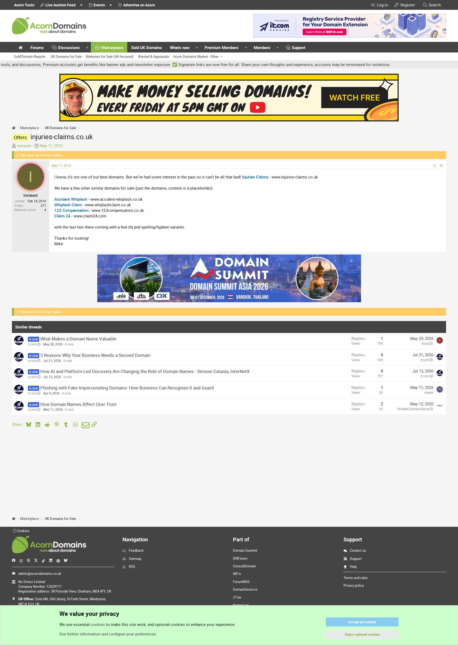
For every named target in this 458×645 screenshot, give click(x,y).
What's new (180, 47)
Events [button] (99, 4)
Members (262, 47)
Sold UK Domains (146, 47)
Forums (37, 47)
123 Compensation (71, 210)
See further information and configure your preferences (107, 634)
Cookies (22, 530)
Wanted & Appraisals (153, 56)
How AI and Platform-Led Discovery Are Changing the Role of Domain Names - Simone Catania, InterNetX (145, 371)
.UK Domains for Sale (66, 56)
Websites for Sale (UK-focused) (110, 56)
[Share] (434, 166)
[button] (87, 47)
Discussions (69, 47)
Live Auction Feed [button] (60, 4)
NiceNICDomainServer (413, 409)
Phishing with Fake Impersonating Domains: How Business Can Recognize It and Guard (127, 388)
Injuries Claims (255, 176)
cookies (98, 624)
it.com (32, 344)
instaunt (24, 145)
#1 (441, 165)
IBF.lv (237, 573)
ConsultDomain (244, 566)
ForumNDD (241, 581)
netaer (428, 392)
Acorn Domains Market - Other (196, 56)
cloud (425, 343)
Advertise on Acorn (139, 4)
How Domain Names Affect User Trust (78, 404)
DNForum (240, 558)
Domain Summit (245, 550)
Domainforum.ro (245, 589)
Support (298, 47)
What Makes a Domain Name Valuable (78, 339)
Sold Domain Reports (30, 56)
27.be (237, 597)
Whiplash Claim (68, 204)
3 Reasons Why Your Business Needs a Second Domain (95, 355)
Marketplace (112, 47)
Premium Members (222, 47)
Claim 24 (62, 215)
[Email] (84, 425)
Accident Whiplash (70, 199)
